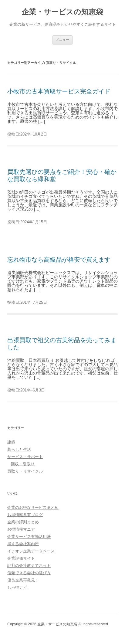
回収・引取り (23, 464)
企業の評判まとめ (23, 522)
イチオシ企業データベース (31, 551)
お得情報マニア (21, 529)
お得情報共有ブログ (25, 514)
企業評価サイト (21, 558)
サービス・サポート (25, 456)
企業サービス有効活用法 (29, 536)
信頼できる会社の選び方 (29, 573)
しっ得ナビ (17, 587)
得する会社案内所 (23, 544)
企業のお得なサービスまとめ (33, 507)
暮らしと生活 (19, 449)
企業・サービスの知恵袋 (62, 12)
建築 (11, 442)
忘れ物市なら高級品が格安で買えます (58, 259)
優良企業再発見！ (23, 580)
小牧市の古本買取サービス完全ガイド (58, 91)
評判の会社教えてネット (29, 565)
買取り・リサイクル (25, 471)
